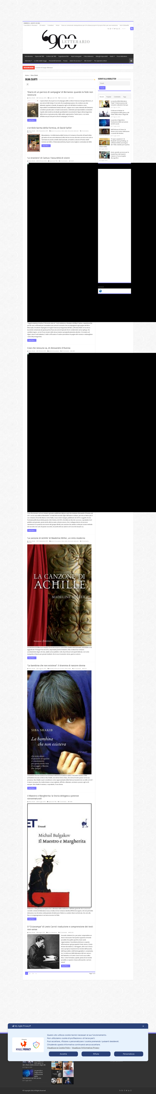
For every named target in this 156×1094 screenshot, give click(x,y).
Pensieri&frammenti (55, 61)
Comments (117, 97)
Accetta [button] (63, 1054)
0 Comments (63, 98)
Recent (102, 97)
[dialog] (78, 1042)
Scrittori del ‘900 (51, 56)
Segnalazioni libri (63, 56)
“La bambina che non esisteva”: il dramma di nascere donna (56, 665)
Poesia (65, 61)
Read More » (32, 120)
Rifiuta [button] (96, 1054)
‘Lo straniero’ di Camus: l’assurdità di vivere (48, 158)
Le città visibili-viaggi (40, 61)
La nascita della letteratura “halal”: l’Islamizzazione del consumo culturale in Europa (119, 103)
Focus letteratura (122, 56)
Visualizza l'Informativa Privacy (85, 1048)
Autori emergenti (76, 56)
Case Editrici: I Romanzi (30, 25)
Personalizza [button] (128, 1054)
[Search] (132, 28)
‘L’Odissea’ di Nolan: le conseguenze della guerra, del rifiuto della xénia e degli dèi (120, 112)
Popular (108, 97)
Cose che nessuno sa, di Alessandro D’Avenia (48, 348)
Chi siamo (42, 25)
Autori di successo (75, 61)
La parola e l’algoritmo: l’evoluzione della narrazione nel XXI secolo (119, 122)
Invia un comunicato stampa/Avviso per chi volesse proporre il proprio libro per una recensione (89, 25)
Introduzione (29, 56)
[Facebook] (113, 28)
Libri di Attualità (124, 25)
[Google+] (111, 28)
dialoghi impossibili (102, 56)
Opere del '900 (53, 98)
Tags (124, 97)
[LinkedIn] (117, 28)
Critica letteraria (88, 56)
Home (57, 25)
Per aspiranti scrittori (100, 61)
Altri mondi (87, 61)
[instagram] (119, 28)
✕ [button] (143, 1026)
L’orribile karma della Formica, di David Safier (49, 128)
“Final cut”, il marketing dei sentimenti (47, 67)
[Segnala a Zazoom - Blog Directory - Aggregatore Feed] (100, 291)
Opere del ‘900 (39, 56)
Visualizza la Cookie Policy (59, 1048)
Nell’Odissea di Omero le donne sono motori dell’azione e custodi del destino (120, 131)
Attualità (51, 668)
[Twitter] (115, 28)
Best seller (64, 131)
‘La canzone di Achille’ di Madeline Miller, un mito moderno (56, 538)
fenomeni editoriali (73, 131)
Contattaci (51, 25)
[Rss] (108, 28)
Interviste (28, 61)
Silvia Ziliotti (32, 98)
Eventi (111, 56)
